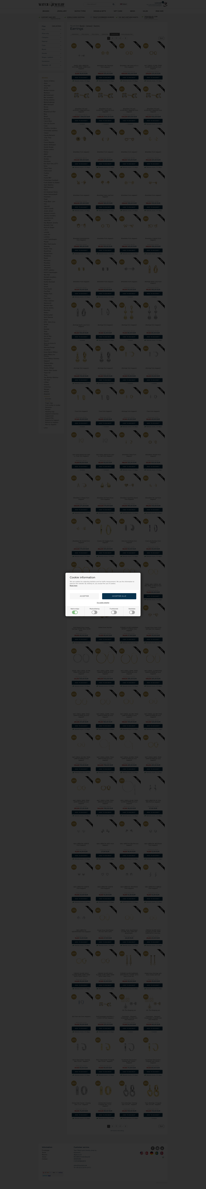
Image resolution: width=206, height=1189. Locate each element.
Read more (73, 585)
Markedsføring (94, 609)
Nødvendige (75, 609)
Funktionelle (114, 609)
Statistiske (132, 609)
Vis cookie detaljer (103, 602)
